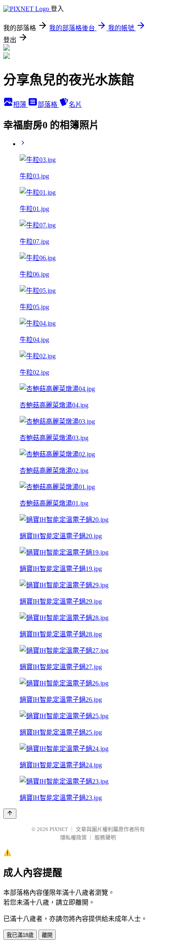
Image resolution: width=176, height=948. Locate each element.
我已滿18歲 (20, 935)
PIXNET (59, 829)
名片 (75, 104)
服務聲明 (105, 837)
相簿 (20, 104)
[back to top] (9, 814)
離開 (47, 935)
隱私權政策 (73, 837)
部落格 (48, 104)
